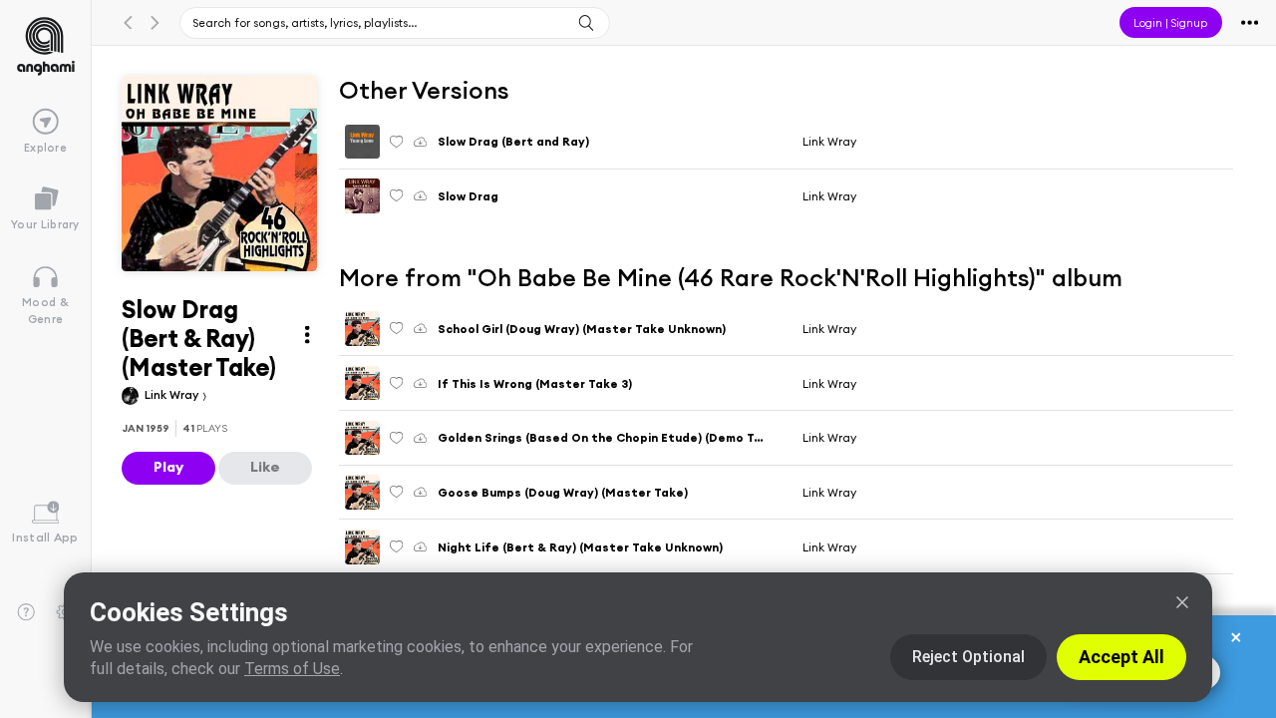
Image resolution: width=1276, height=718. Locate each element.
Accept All (1121, 656)
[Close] (1182, 602)
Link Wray (173, 394)
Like (265, 467)
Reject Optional (968, 656)
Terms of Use (292, 668)
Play (168, 467)
